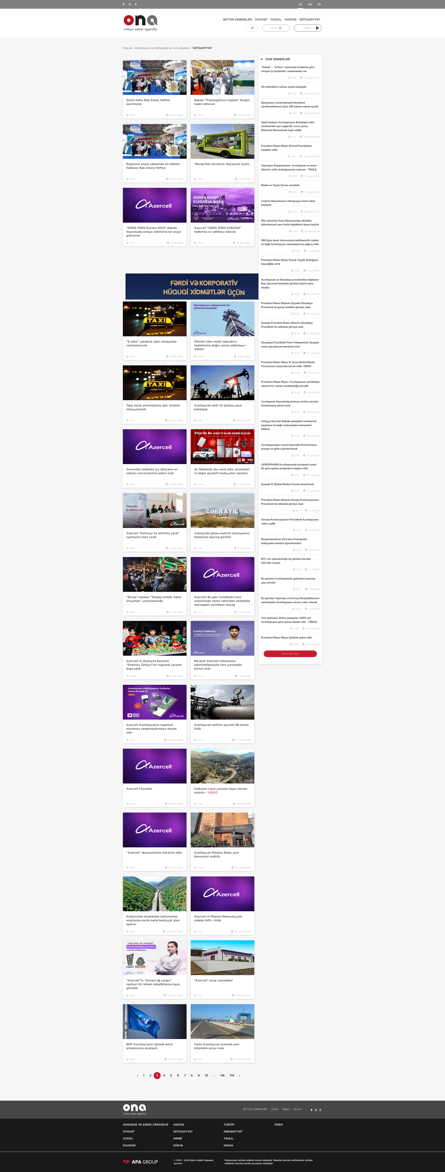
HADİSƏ (291, 19)
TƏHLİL (228, 1138)
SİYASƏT (261, 19)
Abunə (297, 1109)
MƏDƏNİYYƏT (233, 1131)
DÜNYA (178, 1145)
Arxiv (274, 28)
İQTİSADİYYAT (309, 19)
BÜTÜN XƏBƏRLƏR (237, 19)
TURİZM (229, 1124)
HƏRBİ (177, 1138)
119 (232, 1075)
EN (310, 4)
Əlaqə (285, 1109)
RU (319, 4)
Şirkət (274, 1109)
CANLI (307, 28)
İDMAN (228, 1145)
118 (222, 1075)
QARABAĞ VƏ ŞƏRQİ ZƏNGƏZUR (145, 1124)
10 (206, 1075)
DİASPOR (129, 1145)
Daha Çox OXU (290, 653)
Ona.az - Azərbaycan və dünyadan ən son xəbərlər (156, 48)
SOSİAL (276, 19)
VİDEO (278, 1124)
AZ (300, 4)
